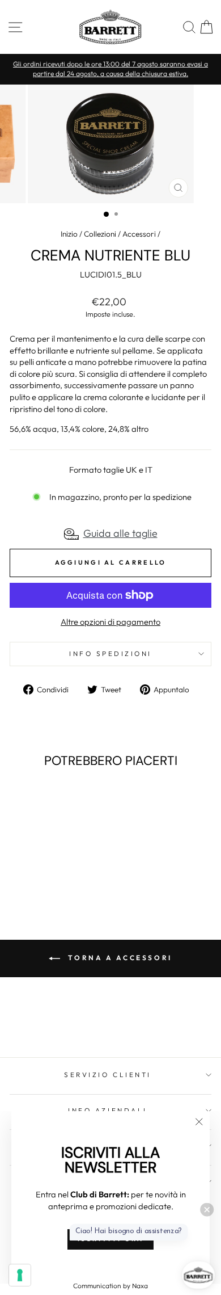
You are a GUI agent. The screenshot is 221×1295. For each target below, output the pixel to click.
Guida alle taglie (120, 533)
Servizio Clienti (107, 1074)
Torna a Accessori (118, 957)
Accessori (139, 234)
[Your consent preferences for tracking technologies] (20, 1275)
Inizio (69, 234)
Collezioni (100, 234)
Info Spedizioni (110, 653)
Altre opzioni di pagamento (110, 621)
